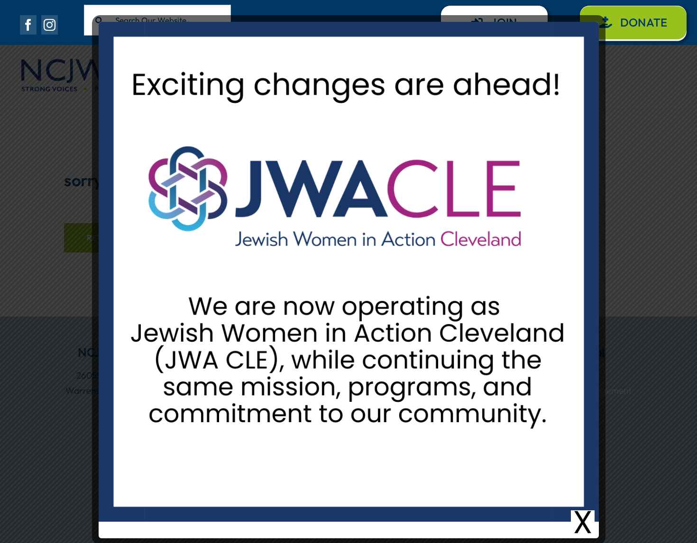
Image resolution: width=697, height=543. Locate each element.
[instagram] (49, 25)
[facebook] (28, 25)
